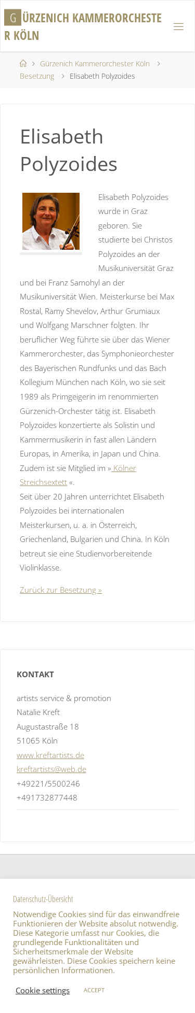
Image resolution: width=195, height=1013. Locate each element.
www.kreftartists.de (50, 755)
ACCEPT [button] (94, 990)
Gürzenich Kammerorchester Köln (95, 63)
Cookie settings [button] (43, 990)
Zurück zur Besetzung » (61, 589)
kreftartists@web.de (51, 769)
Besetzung (37, 76)
